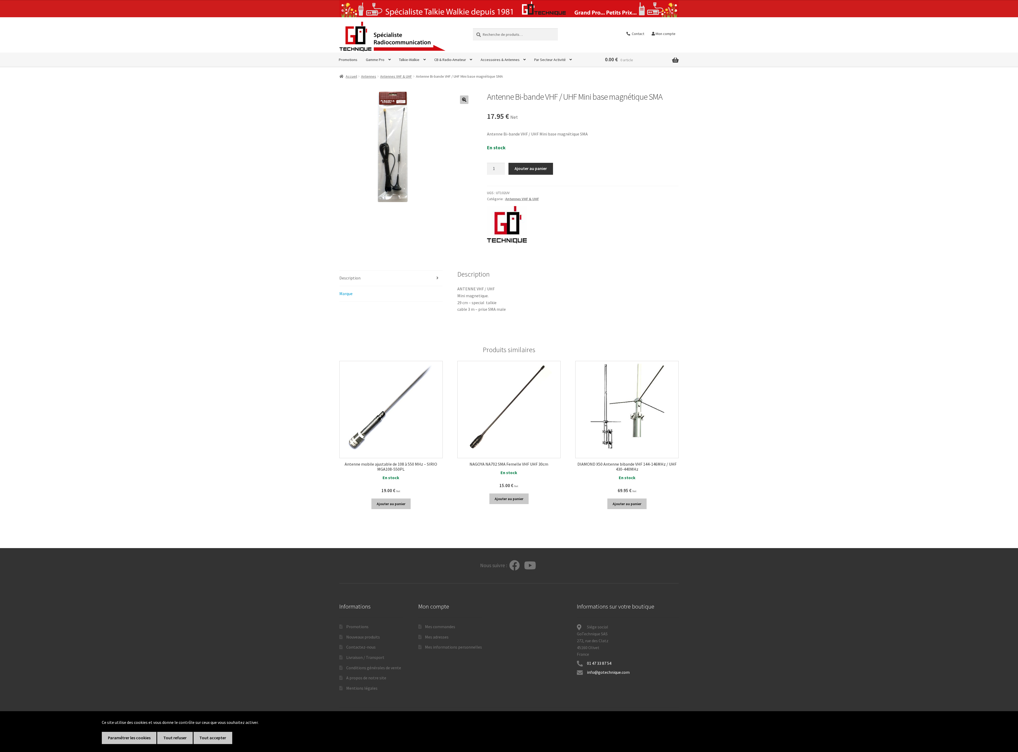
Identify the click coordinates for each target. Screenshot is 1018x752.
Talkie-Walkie (409, 59)
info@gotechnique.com (608, 672)
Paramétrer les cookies (129, 737)
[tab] (391, 278)
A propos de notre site (366, 677)
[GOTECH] (507, 224)
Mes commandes (440, 626)
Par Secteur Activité (550, 59)
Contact (637, 33)
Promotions (348, 59)
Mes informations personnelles (453, 647)
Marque (346, 293)
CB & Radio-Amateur (450, 59)
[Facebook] (514, 565)
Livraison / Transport (365, 657)
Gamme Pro (375, 59)
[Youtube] (530, 565)
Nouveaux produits (363, 637)
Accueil (351, 76)
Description (350, 278)
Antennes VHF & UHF (396, 76)
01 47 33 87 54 (599, 663)
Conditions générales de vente (373, 667)
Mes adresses (437, 637)
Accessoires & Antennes (500, 59)
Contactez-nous (361, 647)
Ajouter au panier (531, 168)
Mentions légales (362, 688)
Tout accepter (212, 737)
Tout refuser (175, 737)
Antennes (368, 76)
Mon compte (665, 33)
